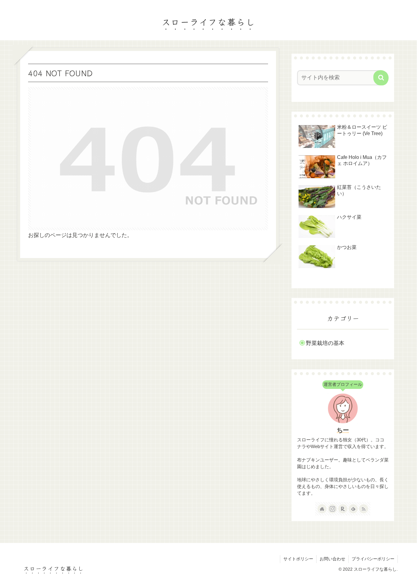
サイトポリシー (298, 558)
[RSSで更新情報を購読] (364, 509)
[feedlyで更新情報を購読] (353, 509)
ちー (343, 430)
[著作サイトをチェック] (322, 509)
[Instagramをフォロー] (332, 509)
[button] (381, 77)
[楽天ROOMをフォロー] (343, 509)
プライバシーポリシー (373, 558)
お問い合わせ (332, 558)
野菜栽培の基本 (325, 343)
